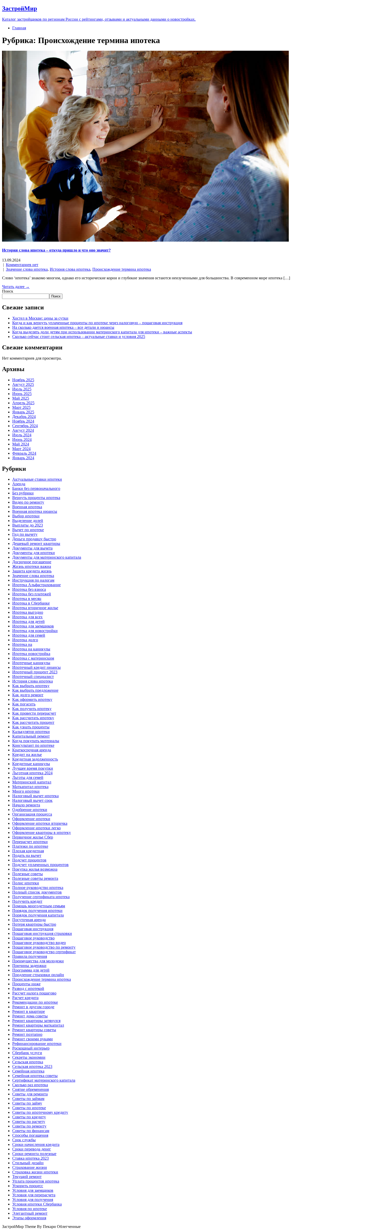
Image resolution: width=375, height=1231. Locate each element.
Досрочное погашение (31, 562)
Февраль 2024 (24, 453)
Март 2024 (21, 449)
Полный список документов (37, 892)
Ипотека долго (25, 640)
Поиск (7, 291)
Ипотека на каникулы (31, 649)
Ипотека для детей (28, 621)
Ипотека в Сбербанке (31, 603)
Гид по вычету (25, 534)
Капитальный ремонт (31, 736)
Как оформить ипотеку (32, 699)
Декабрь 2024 (24, 416)
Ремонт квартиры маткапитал (38, 1025)
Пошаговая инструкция (32, 929)
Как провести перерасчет (34, 713)
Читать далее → (16, 286)
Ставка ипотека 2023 (30, 1158)
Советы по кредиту (29, 1117)
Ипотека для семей (28, 635)
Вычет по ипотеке (28, 530)
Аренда (18, 484)
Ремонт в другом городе (33, 1007)
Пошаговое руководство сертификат (44, 952)
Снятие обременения (30, 1089)
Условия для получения (32, 1199)
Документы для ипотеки (33, 553)
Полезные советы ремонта (35, 878)
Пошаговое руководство (33, 938)
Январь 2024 (23, 458)
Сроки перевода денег (31, 1149)
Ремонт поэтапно (27, 1034)
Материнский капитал (31, 782)
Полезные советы (27, 874)
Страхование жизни (29, 1167)
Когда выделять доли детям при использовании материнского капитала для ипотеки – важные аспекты (102, 332)
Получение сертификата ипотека (41, 897)
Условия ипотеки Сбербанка (37, 1204)
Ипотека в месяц (26, 598)
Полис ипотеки (25, 883)
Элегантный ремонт (29, 1213)
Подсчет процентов (29, 860)
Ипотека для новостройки (35, 630)
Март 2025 (21, 407)
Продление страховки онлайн (38, 975)
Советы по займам (28, 1098)
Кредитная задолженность (35, 759)
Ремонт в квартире (28, 1011)
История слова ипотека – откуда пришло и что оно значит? (56, 250)
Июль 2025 (21, 389)
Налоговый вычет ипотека (35, 796)
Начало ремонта (26, 805)
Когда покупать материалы (35, 741)
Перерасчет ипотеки (30, 842)
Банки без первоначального (36, 488)
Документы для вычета (32, 548)
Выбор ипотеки (26, 516)
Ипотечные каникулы (31, 663)
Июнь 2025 (22, 393)
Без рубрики (23, 493)
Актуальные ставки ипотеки (37, 479)
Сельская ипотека (27, 1062)
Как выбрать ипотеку (30, 686)
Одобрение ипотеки (29, 809)
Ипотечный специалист (33, 676)
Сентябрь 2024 (25, 426)
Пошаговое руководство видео (39, 942)
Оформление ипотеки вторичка (39, 823)
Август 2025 (23, 384)
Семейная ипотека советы (35, 1075)
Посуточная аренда (29, 920)
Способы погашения (30, 1135)
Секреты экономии (28, 1057)
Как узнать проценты (30, 727)
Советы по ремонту (29, 1126)
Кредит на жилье (27, 754)
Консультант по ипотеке (33, 745)
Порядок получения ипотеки (37, 910)
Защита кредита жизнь (32, 571)
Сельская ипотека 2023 (32, 1066)
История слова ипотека (70, 269)
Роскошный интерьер (30, 1048)
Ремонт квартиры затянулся (36, 1020)
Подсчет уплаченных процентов (40, 864)
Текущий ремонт (27, 1176)
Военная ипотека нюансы (34, 511)
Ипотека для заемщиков (33, 626)
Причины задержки (29, 965)
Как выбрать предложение (35, 690)
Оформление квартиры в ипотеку (41, 832)
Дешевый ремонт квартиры (36, 543)
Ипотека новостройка (31, 653)
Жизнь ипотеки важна (31, 566)
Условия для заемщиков (32, 1190)
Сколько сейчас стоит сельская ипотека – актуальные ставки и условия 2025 (78, 336)
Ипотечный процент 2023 (34, 672)
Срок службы (24, 1140)
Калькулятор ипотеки (31, 731)
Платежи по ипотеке (30, 846)
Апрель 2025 (23, 403)
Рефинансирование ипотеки (36, 1043)
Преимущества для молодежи (38, 961)
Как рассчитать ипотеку (33, 718)
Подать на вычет (26, 855)
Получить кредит (27, 901)
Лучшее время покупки (32, 768)
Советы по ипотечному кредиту (40, 1112)
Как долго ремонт (27, 695)
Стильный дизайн (28, 1163)
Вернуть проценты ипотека (36, 497)
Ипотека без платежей (31, 594)
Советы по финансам (30, 1131)
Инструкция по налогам (33, 580)
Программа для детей (30, 970)
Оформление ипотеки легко (36, 828)
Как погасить (23, 704)
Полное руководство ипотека (37, 887)
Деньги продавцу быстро (34, 539)
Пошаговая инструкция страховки (42, 933)
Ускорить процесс (27, 1186)
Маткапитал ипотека (30, 786)
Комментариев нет (22, 265)
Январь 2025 (23, 412)
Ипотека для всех (27, 617)
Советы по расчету (28, 1121)
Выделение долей (27, 520)
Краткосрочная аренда (31, 750)
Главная (19, 28)
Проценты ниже (26, 984)
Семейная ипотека (28, 1071)
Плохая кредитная (28, 851)
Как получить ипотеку (32, 708)
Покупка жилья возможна (34, 869)
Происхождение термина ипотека (121, 269)
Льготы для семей (27, 777)
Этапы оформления (29, 1218)
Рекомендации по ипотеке (35, 1002)
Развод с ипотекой (28, 988)
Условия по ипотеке (29, 1209)
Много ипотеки (26, 791)
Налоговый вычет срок (32, 800)
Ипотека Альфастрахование (36, 585)
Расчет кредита (25, 998)
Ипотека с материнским (33, 658)
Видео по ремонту (28, 502)
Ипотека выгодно (27, 612)
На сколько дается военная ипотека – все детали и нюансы (63, 327)
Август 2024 (23, 430)
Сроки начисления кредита (35, 1144)
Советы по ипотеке (29, 1108)
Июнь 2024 (22, 439)
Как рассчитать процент (33, 722)
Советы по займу (27, 1103)
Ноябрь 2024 (23, 421)
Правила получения (29, 956)
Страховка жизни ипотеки (35, 1172)
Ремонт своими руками (32, 1039)
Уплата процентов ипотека (35, 1181)
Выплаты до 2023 (27, 525)
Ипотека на (22, 644)
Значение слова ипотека (27, 269)
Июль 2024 (21, 435)
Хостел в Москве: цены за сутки (40, 318)
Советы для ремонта (30, 1094)
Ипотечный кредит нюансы (36, 667)
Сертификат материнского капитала (43, 1080)
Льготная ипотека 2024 (32, 773)
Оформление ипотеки (31, 819)
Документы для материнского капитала (46, 557)
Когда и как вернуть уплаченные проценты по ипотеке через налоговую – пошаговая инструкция (97, 323)
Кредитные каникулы (31, 764)
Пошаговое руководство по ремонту (44, 947)
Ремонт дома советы (30, 1016)
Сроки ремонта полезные (34, 1153)
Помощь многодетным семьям (38, 906)
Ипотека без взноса (29, 589)
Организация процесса (32, 814)
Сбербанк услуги (27, 1053)
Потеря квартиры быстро (34, 924)
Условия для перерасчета (33, 1195)
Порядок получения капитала (38, 915)
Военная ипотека (27, 507)
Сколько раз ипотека (30, 1085)
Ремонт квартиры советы (34, 1030)
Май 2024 (20, 444)
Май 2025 (20, 398)
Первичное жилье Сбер (32, 837)
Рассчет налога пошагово (34, 993)
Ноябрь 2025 (23, 380)
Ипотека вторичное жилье (35, 608)
